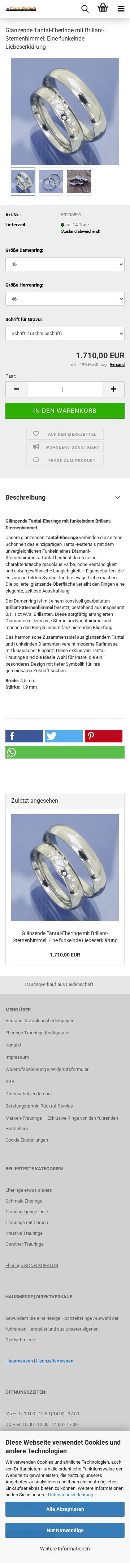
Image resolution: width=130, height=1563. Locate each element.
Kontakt (13, 1045)
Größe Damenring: (24, 250)
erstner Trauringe (26, 1244)
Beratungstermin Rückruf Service (39, 1106)
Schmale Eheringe (23, 1201)
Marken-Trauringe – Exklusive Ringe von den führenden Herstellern (61, 1123)
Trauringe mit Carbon (26, 1222)
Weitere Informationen (65, 1549)
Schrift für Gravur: (24, 319)
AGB (9, 1081)
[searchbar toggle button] (85, 9)
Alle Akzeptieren (65, 1509)
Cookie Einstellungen (26, 1140)
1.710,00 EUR (65, 955)
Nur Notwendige (65, 1530)
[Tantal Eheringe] (65, 111)
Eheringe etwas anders (28, 1190)
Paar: (10, 376)
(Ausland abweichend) (80, 231)
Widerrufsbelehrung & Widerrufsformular (46, 1069)
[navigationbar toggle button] (121, 9)
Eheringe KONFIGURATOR (31, 1265)
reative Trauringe (25, 1233)
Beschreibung (25, 497)
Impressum (17, 1057)
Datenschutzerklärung (70, 1494)
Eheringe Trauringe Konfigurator (37, 1032)
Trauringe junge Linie (26, 1211)
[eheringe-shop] (18, 9)
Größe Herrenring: (24, 285)
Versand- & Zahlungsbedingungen (39, 1020)
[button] (16, 389)
